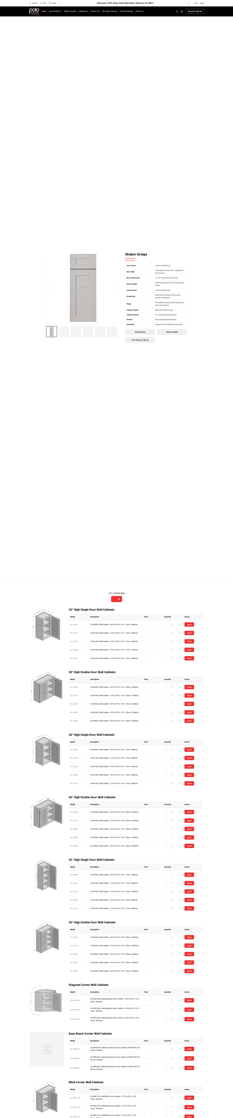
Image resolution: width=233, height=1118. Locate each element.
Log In (189, 624)
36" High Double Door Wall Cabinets (92, 797)
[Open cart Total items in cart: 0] (182, 11)
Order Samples (172, 332)
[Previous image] (50, 288)
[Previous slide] (59, 3)
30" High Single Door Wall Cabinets (91, 609)
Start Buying (140, 332)
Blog (202, 3)
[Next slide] (188, 3)
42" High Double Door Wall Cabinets (92, 922)
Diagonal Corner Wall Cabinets (88, 985)
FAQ (196, 3)
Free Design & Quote (140, 340)
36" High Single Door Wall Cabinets (91, 734)
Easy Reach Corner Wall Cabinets (90, 1033)
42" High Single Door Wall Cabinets (91, 859)
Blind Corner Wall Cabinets (86, 1082)
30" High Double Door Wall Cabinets (92, 672)
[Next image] (116, 288)
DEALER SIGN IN (195, 12)
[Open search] (176, 11)
